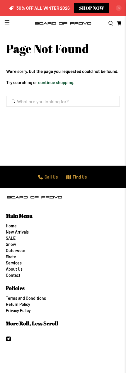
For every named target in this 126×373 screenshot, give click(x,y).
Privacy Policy (18, 310)
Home (11, 225)
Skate (11, 256)
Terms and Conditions (26, 298)
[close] (119, 8)
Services (14, 262)
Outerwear (15, 250)
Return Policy (18, 304)
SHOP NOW (91, 8)
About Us (14, 269)
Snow (11, 244)
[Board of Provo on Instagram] (8, 339)
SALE (11, 238)
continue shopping (55, 82)
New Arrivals (17, 231)
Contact (13, 275)
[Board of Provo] (63, 23)
